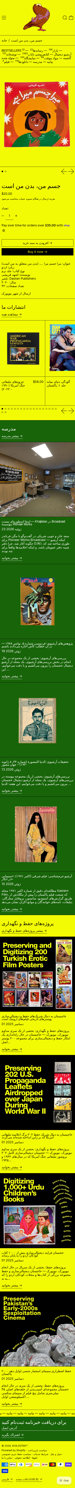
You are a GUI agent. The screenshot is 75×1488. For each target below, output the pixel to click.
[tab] (2, 171)
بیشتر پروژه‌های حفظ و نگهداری (22, 930)
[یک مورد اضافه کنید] (16, 216)
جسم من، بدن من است (26, 40)
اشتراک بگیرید (11, 1435)
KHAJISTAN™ (20, 1445)
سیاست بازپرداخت (37, 1450)
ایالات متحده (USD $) (27, 1479)
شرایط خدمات (40, 1454)
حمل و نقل (56, 1454)
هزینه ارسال (48, 198)
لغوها (34, 1457)
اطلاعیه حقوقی (22, 1457)
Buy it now (35, 252)
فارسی (6, 1479)
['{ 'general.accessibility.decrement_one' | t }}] (3, 216)
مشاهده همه (10, 314)
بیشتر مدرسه (10, 436)
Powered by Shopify (13, 1450)
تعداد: (5, 208)
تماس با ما (7, 1457)
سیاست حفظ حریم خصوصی (16, 1454)
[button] (64, 18)
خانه (4, 40)
